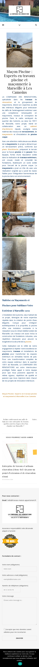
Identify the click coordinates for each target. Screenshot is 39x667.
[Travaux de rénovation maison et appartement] (19, 10)
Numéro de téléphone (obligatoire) (15, 585)
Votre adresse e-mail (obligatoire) (15, 575)
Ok (20, 664)
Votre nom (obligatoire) (11, 564)
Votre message (8, 596)
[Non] (36, 658)
